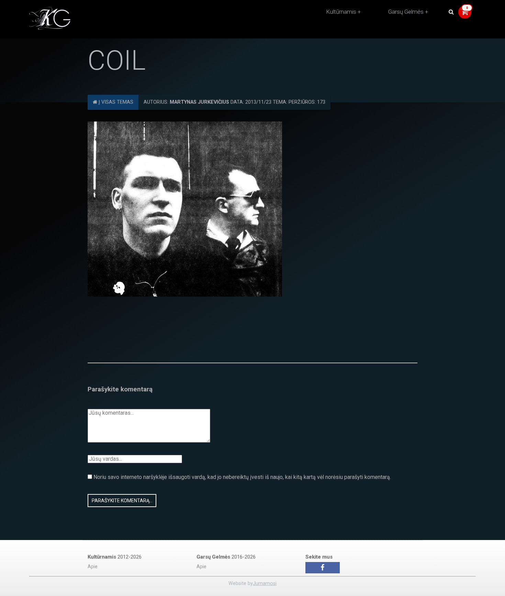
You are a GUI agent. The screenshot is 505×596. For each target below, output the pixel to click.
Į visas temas (115, 102)
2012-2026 (115, 557)
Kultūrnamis (341, 11)
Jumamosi (265, 583)
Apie (93, 567)
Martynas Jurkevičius (199, 102)
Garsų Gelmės (406, 11)
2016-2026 (226, 557)
